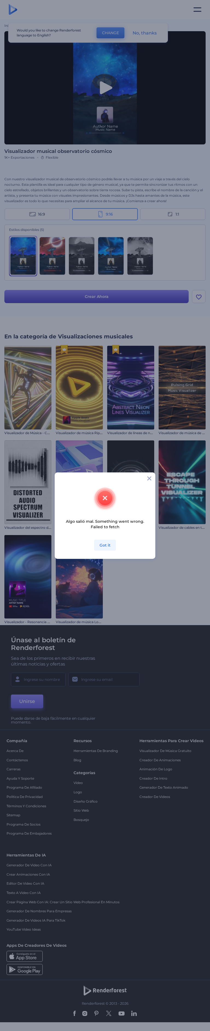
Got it (105, 545)
